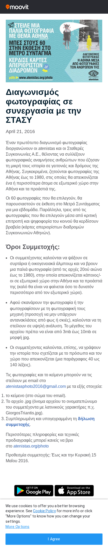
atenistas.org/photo (31, 446)
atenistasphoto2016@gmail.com (36, 386)
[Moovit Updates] (54, 7)
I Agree (54, 539)
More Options (18, 527)
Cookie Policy (44, 511)
